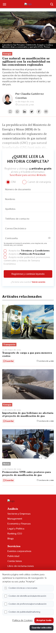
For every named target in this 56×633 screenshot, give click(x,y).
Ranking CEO (14, 533)
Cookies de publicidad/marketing (24, 612)
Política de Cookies (22, 620)
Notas (6, 464)
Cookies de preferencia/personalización (27, 604)
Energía (7, 54)
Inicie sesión (38, 282)
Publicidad (13, 556)
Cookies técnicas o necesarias (23, 588)
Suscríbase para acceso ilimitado (28, 175)
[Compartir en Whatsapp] (17, 111)
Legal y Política (15, 528)
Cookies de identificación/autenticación (27, 596)
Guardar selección (41, 628)
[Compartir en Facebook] (38, 111)
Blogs (10, 538)
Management (14, 519)
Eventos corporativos (19, 551)
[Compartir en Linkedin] (24, 111)
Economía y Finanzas (19, 523)
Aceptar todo (44, 620)
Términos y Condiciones (35, 250)
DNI (13, 182)
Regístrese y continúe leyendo (28, 274)
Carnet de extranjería (39, 182)
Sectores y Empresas (18, 514)
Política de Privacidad (32, 254)
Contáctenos (14, 561)
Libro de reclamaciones (20, 566)
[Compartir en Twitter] (31, 111)
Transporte (9, 345)
